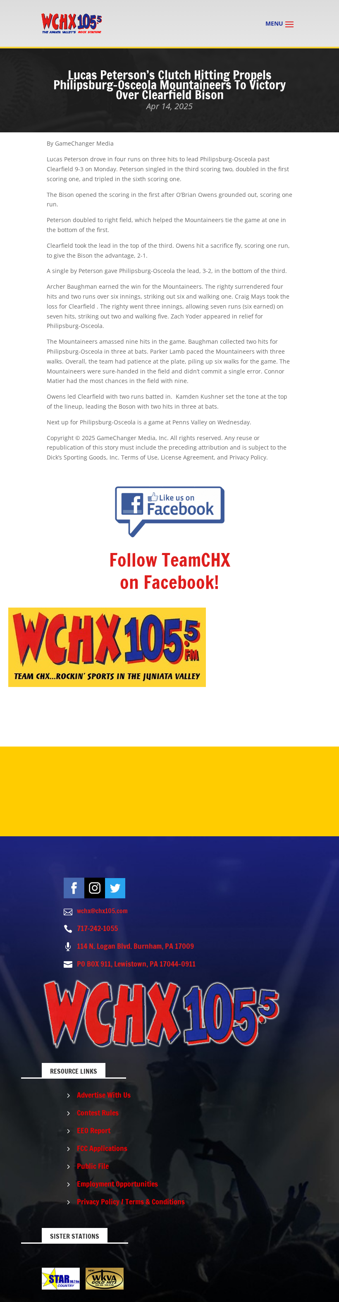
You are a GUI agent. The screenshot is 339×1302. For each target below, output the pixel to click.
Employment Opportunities (117, 1183)
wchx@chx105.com (102, 910)
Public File (93, 1166)
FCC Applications (102, 1148)
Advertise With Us (104, 1094)
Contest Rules (98, 1112)
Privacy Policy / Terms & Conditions (131, 1201)
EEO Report (93, 1130)
